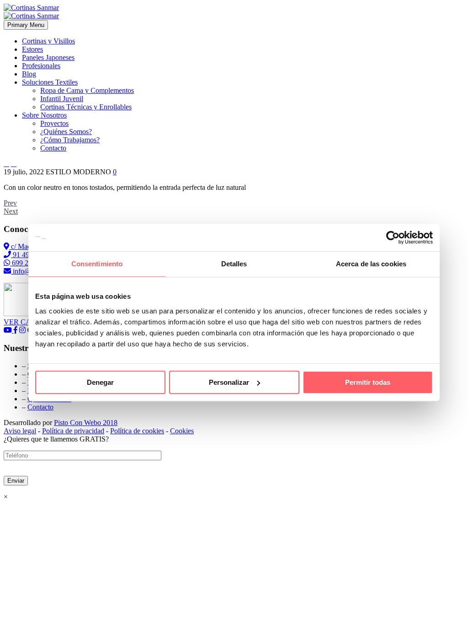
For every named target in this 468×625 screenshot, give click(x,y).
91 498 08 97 (31, 255)
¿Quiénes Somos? (66, 131)
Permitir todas (367, 382)
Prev (10, 203)
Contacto (53, 148)
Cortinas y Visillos (48, 41)
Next (11, 211)
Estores (32, 49)
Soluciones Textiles (50, 82)
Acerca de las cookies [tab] (371, 264)
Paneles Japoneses (48, 57)
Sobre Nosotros (44, 115)
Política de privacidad (73, 431)
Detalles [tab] (234, 264)
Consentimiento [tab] (96, 264)
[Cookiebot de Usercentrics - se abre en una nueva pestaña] (393, 237)
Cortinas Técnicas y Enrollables (86, 107)
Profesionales (41, 66)
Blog (29, 74)
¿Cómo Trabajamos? (70, 140)
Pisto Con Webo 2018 (85, 422)
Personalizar (229, 382)
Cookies (182, 431)
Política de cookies (137, 431)
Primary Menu (25, 25)
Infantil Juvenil (61, 98)
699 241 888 (29, 263)
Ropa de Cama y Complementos (87, 90)
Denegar (100, 382)
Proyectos (54, 123)
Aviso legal (20, 431)
